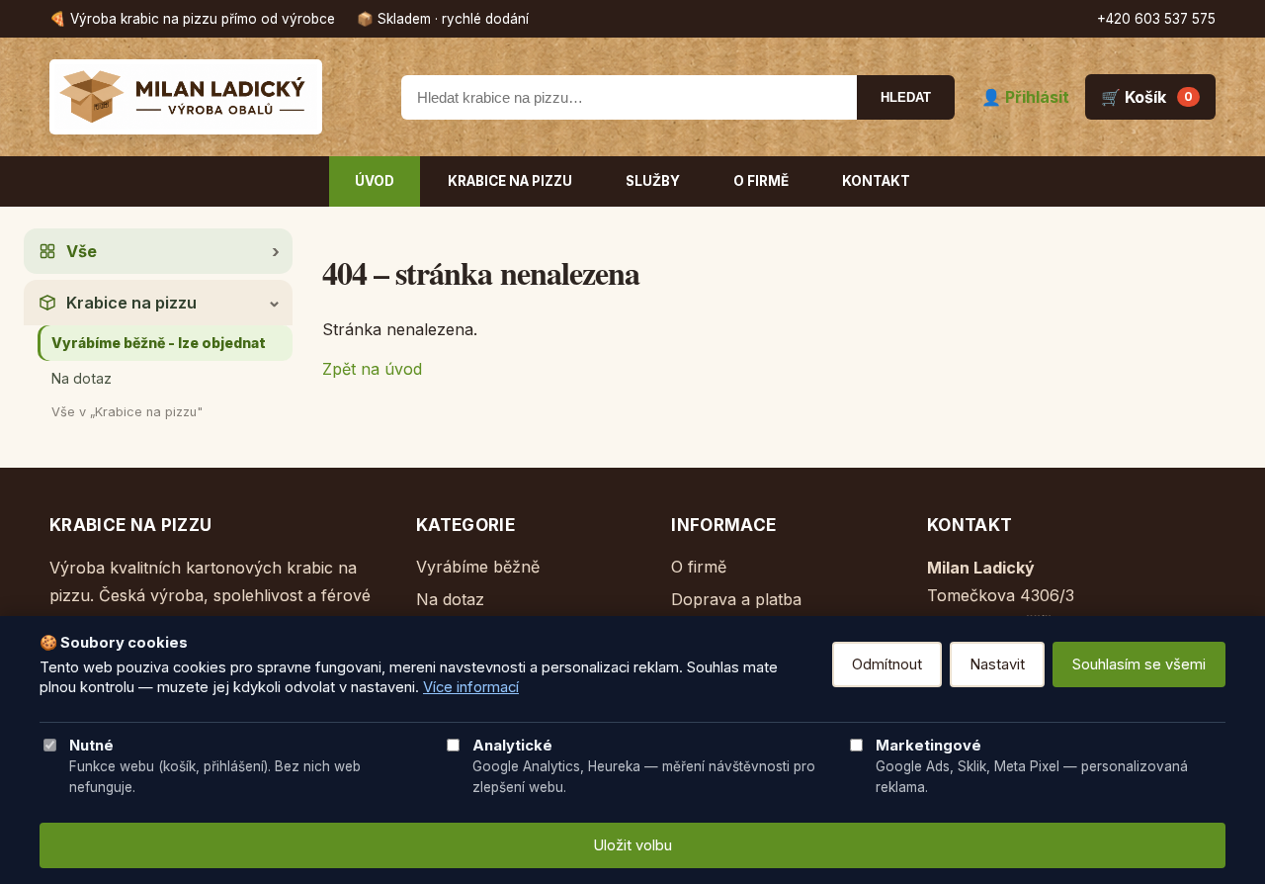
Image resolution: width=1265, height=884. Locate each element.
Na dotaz (81, 378)
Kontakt (876, 181)
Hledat (906, 97)
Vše (81, 251)
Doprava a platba (736, 599)
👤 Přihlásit (1025, 97)
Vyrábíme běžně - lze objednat (158, 342)
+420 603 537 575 (1156, 19)
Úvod (374, 181)
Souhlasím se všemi (1139, 664)
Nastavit (997, 664)
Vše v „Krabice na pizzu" (127, 411)
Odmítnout (887, 664)
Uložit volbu (632, 845)
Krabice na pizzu (510, 181)
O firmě (761, 181)
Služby (653, 181)
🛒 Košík (1147, 97)
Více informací (471, 687)
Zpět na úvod (372, 369)
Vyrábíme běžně (478, 566)
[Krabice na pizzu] (212, 96)
